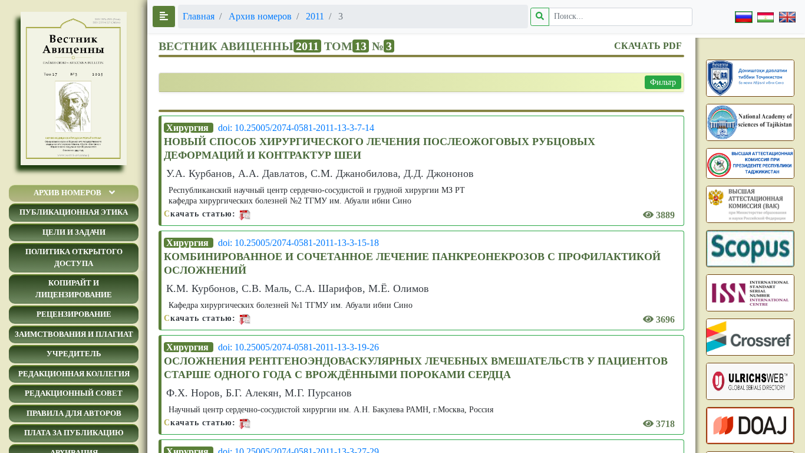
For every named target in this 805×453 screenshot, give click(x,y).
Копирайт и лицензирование (73, 288)
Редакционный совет (74, 393)
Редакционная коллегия (74, 373)
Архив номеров (67, 192)
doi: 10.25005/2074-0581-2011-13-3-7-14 (296, 128)
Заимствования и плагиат (74, 334)
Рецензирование (74, 314)
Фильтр (663, 82)
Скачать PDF (648, 46)
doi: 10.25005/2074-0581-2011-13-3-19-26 (298, 347)
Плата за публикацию (74, 432)
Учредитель (74, 353)
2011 (315, 16)
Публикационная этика (73, 212)
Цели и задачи (73, 232)
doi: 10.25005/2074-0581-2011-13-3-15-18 (298, 243)
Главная (199, 16)
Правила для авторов (74, 413)
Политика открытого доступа (74, 257)
